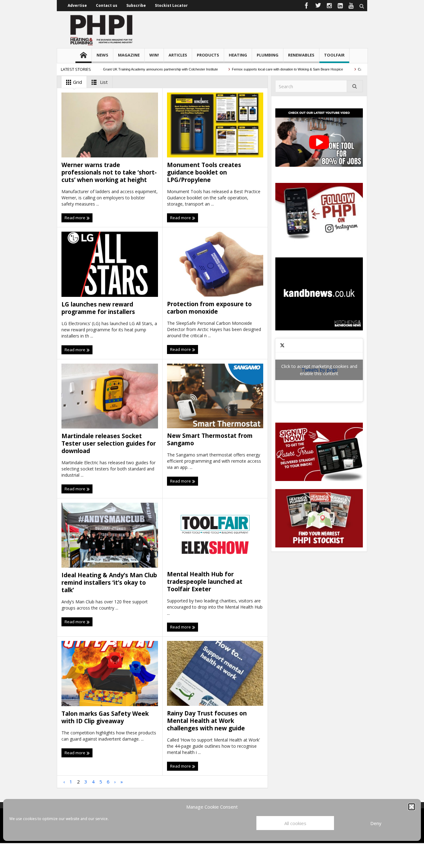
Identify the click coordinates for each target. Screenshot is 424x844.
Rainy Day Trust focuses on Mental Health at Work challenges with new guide (207, 721)
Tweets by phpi (319, 369)
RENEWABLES (301, 55)
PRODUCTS (208, 55)
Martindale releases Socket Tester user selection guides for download (108, 443)
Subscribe (136, 5)
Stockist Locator (171, 5)
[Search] (355, 86)
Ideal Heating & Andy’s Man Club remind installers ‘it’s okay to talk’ (109, 582)
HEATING (238, 55)
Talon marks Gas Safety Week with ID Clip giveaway (105, 717)
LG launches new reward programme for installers (100, 308)
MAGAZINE (129, 55)
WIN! (154, 55)
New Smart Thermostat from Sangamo (210, 439)
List (103, 82)
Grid (77, 82)
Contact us (106, 5)
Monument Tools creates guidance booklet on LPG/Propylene (204, 172)
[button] (411, 807)
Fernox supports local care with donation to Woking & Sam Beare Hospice (274, 69)
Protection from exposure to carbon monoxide (209, 307)
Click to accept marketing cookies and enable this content (319, 369)
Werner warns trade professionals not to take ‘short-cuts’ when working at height (109, 172)
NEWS (102, 55)
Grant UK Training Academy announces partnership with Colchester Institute (147, 69)
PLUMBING (267, 55)
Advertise (77, 5)
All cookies (295, 823)
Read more (75, 217)
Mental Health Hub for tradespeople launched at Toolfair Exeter (204, 581)
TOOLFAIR (334, 55)
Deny (375, 823)
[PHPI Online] (102, 29)
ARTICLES (178, 55)
